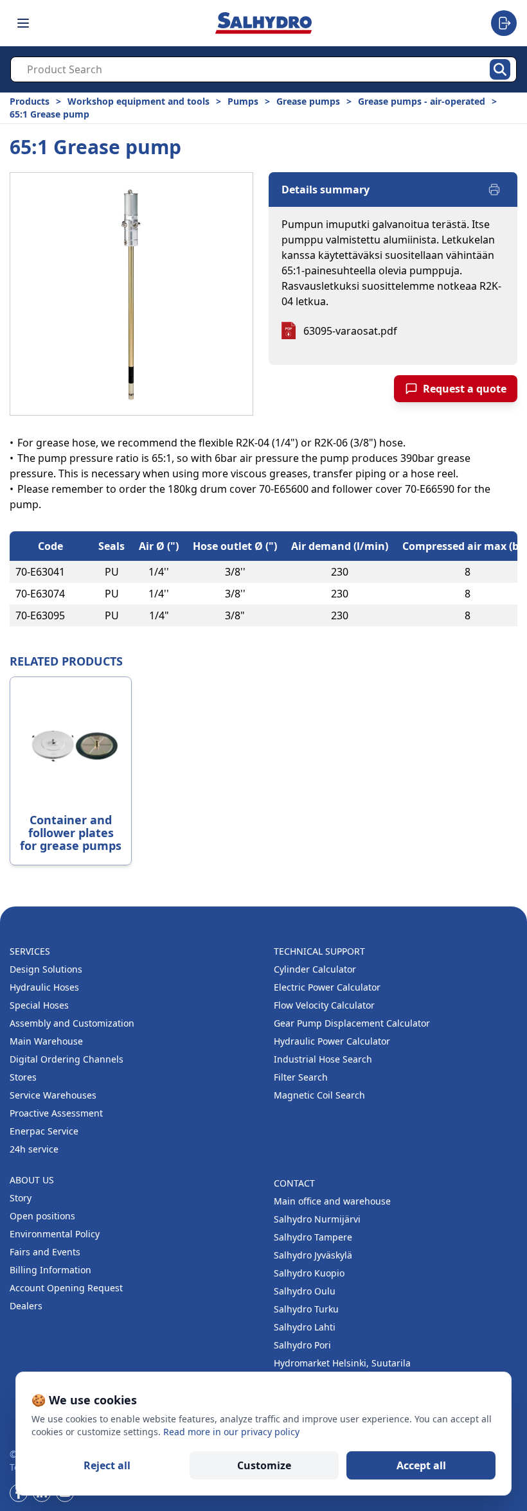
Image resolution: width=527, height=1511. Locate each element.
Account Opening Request (66, 1288)
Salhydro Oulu (304, 1291)
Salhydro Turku (306, 1309)
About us (32, 1180)
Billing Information (50, 1270)
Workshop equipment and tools (138, 101)
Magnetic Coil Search (319, 1095)
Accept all (421, 1465)
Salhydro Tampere (313, 1237)
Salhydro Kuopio (309, 1273)
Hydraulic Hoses (44, 987)
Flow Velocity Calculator (324, 1005)
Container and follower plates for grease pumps (70, 832)
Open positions (42, 1216)
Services (30, 951)
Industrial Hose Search (323, 1059)
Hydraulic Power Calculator (332, 1041)
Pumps (243, 101)
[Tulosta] (494, 189)
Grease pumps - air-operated (421, 101)
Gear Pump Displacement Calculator (352, 1023)
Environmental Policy (55, 1234)
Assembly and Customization (72, 1023)
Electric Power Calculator (327, 987)
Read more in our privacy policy (231, 1432)
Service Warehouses (53, 1095)
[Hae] (500, 69)
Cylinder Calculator (315, 969)
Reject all (107, 1465)
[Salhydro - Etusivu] (263, 22)
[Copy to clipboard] (77, 571)
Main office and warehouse (332, 1201)
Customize (264, 1465)
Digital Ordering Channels (66, 1059)
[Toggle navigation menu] (23, 23)
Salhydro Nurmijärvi (317, 1219)
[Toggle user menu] (504, 23)
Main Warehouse (46, 1041)
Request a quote (464, 389)
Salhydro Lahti (304, 1327)
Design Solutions (46, 969)
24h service (34, 1149)
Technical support (319, 951)
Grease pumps (308, 101)
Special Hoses (39, 1005)
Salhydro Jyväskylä (313, 1255)
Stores (23, 1077)
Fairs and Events (45, 1252)
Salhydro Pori (302, 1345)
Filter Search (301, 1077)
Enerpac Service (44, 1131)
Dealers (26, 1306)
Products (29, 101)
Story (20, 1198)
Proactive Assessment (56, 1113)
